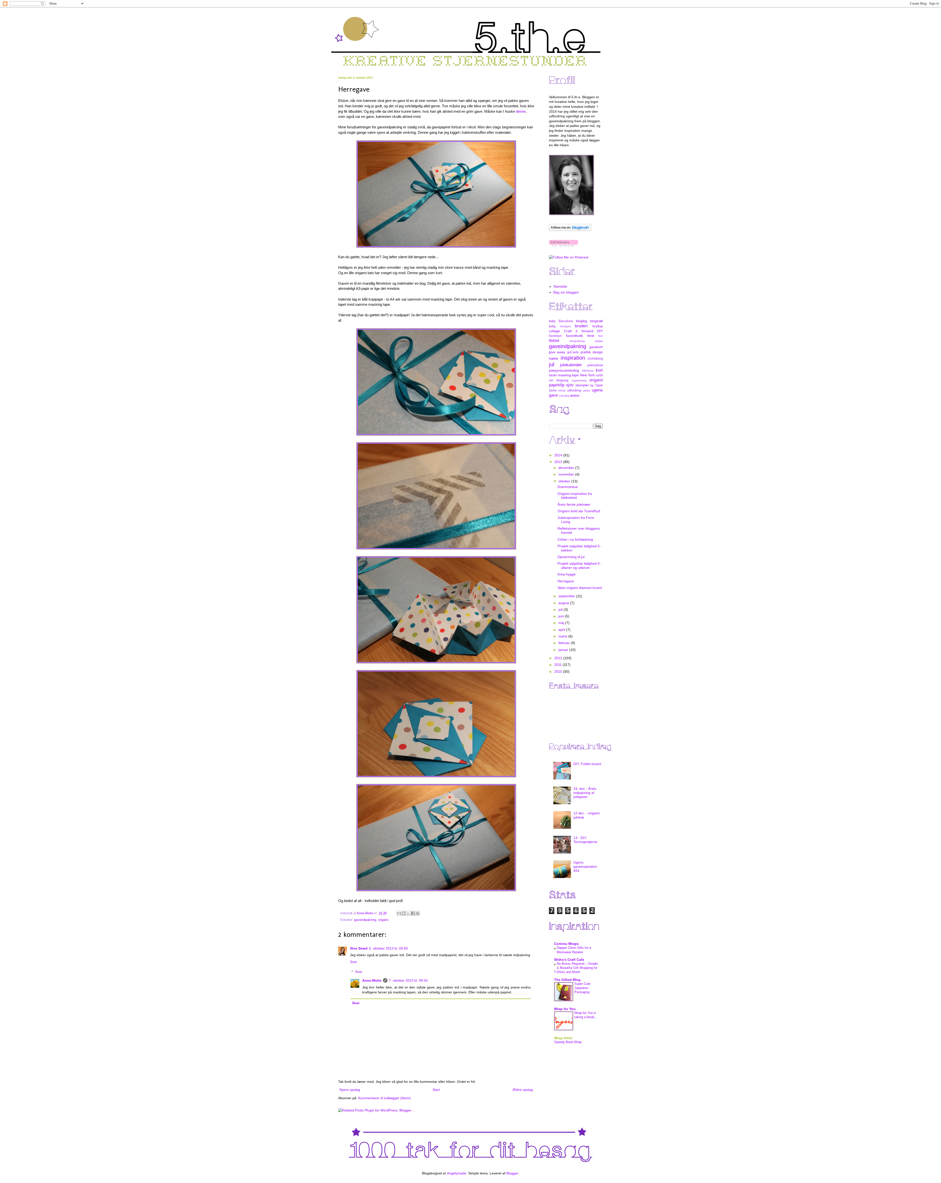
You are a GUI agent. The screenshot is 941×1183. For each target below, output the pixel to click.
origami (383, 920)
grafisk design (592, 352)
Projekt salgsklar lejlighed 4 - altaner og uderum (579, 565)
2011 (558, 665)
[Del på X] (408, 913)
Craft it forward (578, 331)
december (566, 468)
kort (599, 370)
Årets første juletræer (573, 504)
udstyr (586, 390)
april (562, 630)
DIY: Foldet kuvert (587, 764)
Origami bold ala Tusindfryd (578, 511)
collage (554, 331)
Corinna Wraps (566, 944)
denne (521, 111)
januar (563, 650)
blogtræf (596, 321)
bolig (552, 326)
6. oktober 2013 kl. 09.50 (388, 948)
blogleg (581, 321)
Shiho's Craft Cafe (569, 960)
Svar (353, 962)
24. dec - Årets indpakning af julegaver (584, 793)
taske (553, 390)
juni (561, 616)
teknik (562, 390)
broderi (581, 326)
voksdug (564, 395)
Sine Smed (359, 948)
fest (600, 335)
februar (564, 643)
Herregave (565, 581)
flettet (554, 340)
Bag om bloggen (566, 292)
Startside (560, 286)
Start (436, 1090)
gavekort (596, 347)
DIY (600, 331)
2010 (558, 671)
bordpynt (565, 326)
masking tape (568, 375)
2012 (558, 658)
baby (552, 321)
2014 (558, 455)
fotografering (577, 341)
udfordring (574, 390)
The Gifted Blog (567, 980)
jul (551, 364)
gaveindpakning (365, 920)
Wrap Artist (563, 1038)
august (564, 603)
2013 (558, 462)
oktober (564, 481)
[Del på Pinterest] (417, 913)
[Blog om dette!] (403, 913)
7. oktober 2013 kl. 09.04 (408, 980)
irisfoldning (595, 358)
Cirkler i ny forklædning (575, 539)
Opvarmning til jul (570, 557)
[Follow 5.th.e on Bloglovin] (570, 230)
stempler (582, 385)
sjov (570, 385)
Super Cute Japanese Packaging (582, 988)
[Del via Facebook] (412, 913)
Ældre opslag (522, 1090)
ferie (590, 336)
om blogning (558, 380)
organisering (579, 380)
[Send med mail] (398, 913)
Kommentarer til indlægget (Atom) (384, 1098)
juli (561, 609)
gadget (599, 341)
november (566, 474)
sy (592, 385)
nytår (599, 375)
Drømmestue (567, 487)
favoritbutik (574, 336)
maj (561, 623)
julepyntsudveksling (564, 370)
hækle (553, 358)
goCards (573, 352)
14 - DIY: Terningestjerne (585, 840)
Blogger (512, 1173)
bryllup (598, 326)
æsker (575, 395)
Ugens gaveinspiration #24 (585, 866)
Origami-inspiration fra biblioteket (574, 496)
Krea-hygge (566, 574)
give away (557, 352)
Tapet (599, 385)
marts (563, 636)
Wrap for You (565, 1009)
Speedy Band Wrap (568, 1042)
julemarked (595, 365)
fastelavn (555, 336)
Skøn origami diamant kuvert (579, 588)
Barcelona (566, 321)
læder (553, 375)
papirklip (556, 385)
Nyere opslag (349, 1090)
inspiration (573, 358)
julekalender (571, 365)
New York (587, 375)
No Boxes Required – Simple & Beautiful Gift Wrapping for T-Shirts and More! (576, 968)
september (567, 596)
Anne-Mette (372, 980)
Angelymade (456, 1173)
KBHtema (587, 370)
